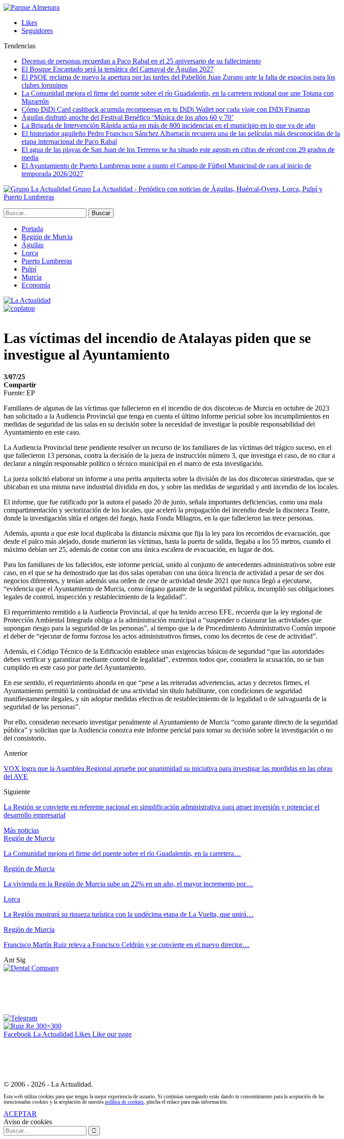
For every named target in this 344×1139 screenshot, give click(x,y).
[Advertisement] (167, 992)
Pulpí (29, 269)
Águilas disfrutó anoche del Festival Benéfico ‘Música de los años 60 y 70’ (127, 117)
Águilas (32, 245)
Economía (36, 285)
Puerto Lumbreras (47, 261)
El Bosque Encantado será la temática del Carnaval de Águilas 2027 (118, 69)
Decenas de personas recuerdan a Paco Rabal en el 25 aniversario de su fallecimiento (141, 61)
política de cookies (124, 1102)
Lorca (30, 253)
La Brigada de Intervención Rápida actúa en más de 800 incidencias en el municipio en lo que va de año (168, 125)
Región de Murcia (47, 237)
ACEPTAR (20, 1114)
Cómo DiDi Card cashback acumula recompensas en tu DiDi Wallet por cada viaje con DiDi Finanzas (166, 109)
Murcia (32, 277)
